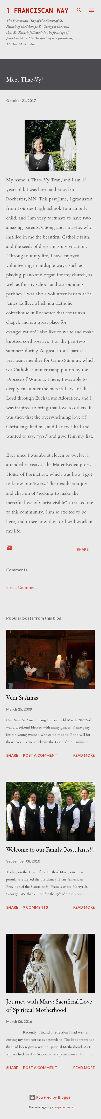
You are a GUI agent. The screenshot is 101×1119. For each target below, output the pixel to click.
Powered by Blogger (53, 1097)
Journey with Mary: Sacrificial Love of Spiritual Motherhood (49, 1005)
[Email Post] (9, 549)
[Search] (79, 9)
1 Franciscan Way (37, 10)
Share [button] (83, 549)
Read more (84, 755)
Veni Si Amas (22, 697)
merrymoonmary (62, 1107)
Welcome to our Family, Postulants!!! (50, 849)
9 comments (35, 907)
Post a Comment (21, 587)
